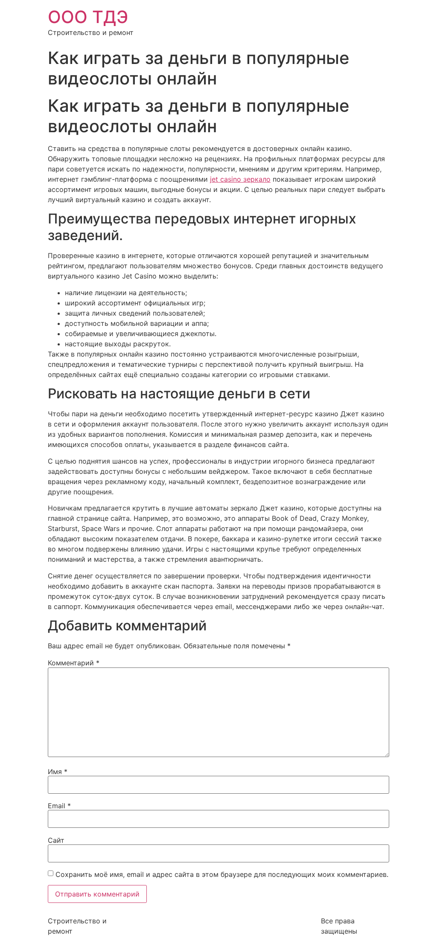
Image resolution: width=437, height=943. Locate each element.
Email (59, 805)
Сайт (56, 840)
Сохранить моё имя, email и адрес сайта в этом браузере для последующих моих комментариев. (221, 874)
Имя (57, 771)
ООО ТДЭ (88, 16)
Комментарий (73, 662)
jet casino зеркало (240, 179)
